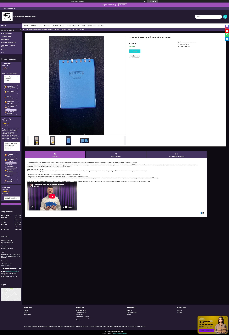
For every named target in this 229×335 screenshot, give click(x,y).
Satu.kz (122, 331)
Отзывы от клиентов (73, 25)
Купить (135, 51)
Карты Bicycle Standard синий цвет (11, 77)
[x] (203, 213)
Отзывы (179, 312)
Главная (26, 25)
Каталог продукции (7, 30)
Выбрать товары (36, 25)
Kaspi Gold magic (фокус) (12, 198)
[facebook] (201, 213)
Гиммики (3, 50)
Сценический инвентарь (8, 42)
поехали (123, 5)
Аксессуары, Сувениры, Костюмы (49, 29)
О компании (27, 314)
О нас (83, 25)
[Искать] (220, 17)
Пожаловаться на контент (120, 333)
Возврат (129, 314)
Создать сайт (74, 1)
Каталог (26, 312)
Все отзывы (11, 204)
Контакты (47, 25)
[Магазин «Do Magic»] (7, 16)
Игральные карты (6, 33)
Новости (179, 310)
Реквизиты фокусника (32, 29)
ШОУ (2, 53)
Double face (8, 80)
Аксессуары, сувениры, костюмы (85, 318)
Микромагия (5, 39)
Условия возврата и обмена (96, 25)
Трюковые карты (6, 36)
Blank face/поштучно (11, 143)
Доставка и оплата (58, 25)
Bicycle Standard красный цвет (9, 146)
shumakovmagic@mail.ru (12, 271)
